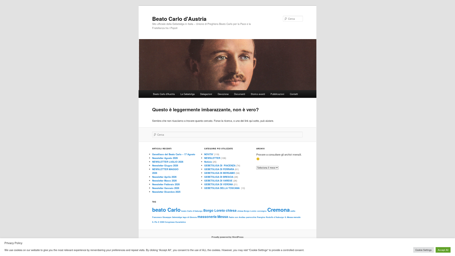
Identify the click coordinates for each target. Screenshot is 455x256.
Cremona (278, 209)
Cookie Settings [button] (423, 250)
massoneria (207, 216)
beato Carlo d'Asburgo (192, 211)
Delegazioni (206, 94)
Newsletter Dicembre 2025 (166, 191)
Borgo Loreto (214, 210)
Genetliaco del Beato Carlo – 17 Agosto (173, 154)
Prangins (261, 217)
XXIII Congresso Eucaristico (173, 222)
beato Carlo (166, 209)
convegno (262, 211)
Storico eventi (258, 94)
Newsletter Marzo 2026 (164, 180)
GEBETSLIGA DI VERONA (218, 184)
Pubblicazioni (277, 94)
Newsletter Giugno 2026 (165, 165)
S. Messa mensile (293, 217)
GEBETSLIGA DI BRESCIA (218, 176)
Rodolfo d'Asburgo (275, 217)
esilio (292, 211)
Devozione (223, 94)
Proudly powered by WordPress (227, 237)
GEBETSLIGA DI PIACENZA (219, 165)
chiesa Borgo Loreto (246, 211)
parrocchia (251, 217)
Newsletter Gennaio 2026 (165, 188)
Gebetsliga (177, 217)
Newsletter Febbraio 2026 (166, 184)
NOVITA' (208, 154)
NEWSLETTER (212, 158)
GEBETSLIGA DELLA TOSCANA (222, 188)
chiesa (231, 210)
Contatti (294, 94)
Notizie (208, 161)
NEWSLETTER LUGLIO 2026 (167, 161)
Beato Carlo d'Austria (179, 18)
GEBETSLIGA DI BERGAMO (219, 173)
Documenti (239, 94)
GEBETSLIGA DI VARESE (218, 180)
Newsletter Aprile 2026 (164, 176)
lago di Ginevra (190, 217)
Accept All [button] (443, 250)
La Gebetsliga (187, 94)
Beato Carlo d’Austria (164, 94)
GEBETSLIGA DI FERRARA (219, 169)
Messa (222, 216)
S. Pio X (155, 222)
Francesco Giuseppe (161, 217)
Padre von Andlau (237, 217)
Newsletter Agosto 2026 (165, 158)
